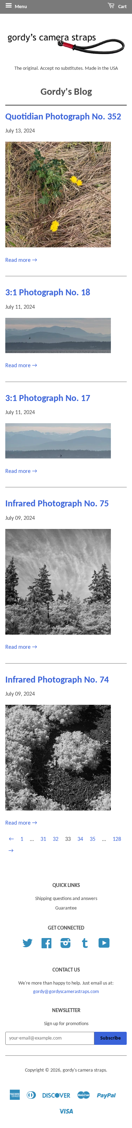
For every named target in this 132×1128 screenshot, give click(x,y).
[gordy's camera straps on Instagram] (65, 946)
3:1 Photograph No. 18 (47, 293)
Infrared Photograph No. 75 (57, 504)
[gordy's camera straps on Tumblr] (85, 946)
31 (43, 839)
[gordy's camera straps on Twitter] (27, 946)
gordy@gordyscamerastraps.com (66, 992)
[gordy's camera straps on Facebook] (46, 946)
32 (55, 839)
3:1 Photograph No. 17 (47, 398)
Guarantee (66, 908)
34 (80, 839)
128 (117, 839)
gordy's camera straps (84, 1070)
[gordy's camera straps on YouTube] (104, 946)
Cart (122, 7)
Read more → (21, 260)
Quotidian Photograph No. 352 (63, 117)
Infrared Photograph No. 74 (57, 680)
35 (92, 839)
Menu (20, 7)
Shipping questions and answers (66, 898)
